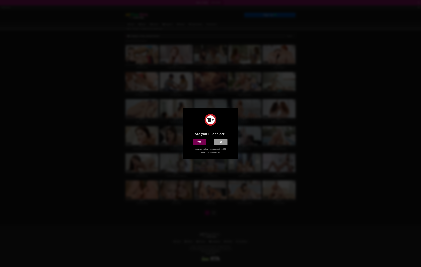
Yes (199, 142)
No (221, 142)
